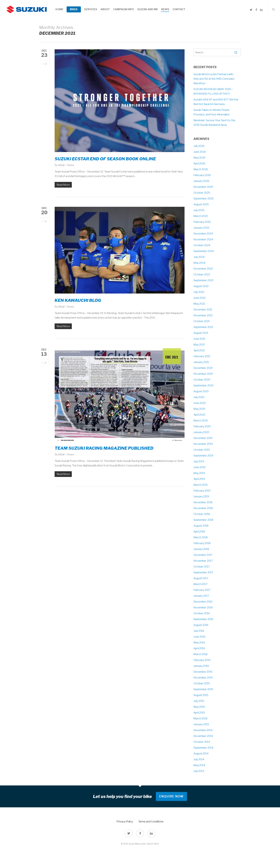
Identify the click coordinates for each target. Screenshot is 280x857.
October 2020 (201, 379)
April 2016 (199, 648)
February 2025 (202, 221)
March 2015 (200, 718)
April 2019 (199, 479)
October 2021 (201, 321)
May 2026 (199, 157)
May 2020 (199, 408)
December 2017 (202, 554)
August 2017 (200, 578)
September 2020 (203, 385)
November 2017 (203, 560)
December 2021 (202, 309)
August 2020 (201, 391)
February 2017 (201, 590)
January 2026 (201, 181)
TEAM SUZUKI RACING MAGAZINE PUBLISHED (104, 448)
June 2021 (199, 338)
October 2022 (201, 274)
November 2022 (203, 268)
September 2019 (203, 455)
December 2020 (203, 368)
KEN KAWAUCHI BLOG (78, 300)
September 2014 (203, 747)
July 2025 (198, 210)
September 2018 (203, 519)
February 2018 (201, 543)
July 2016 (198, 630)
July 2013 (198, 771)
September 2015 (203, 689)
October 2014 (201, 741)
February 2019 (201, 490)
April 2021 (199, 350)
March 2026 (200, 169)
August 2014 (201, 753)
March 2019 (200, 484)
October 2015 (201, 683)
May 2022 (199, 303)
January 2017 (201, 595)
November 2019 (203, 443)
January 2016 (201, 665)
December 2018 (202, 502)
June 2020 (199, 403)
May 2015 (199, 706)
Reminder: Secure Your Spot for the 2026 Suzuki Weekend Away (214, 122)
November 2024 (203, 239)
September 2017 (203, 572)
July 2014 (198, 759)
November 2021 (203, 315)
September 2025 (203, 198)
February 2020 (202, 426)
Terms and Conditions (150, 821)
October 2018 (201, 514)
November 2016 (203, 607)
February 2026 (202, 175)
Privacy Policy (125, 821)
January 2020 (201, 432)
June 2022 (199, 297)
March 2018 (200, 537)
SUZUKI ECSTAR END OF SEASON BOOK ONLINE (105, 158)
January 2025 (201, 227)
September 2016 (203, 619)
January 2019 (201, 496)
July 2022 (198, 292)
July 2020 (198, 397)
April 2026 (199, 163)
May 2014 (199, 765)
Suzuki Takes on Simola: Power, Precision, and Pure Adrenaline (211, 112)
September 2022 (203, 280)
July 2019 (198, 461)
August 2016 (200, 625)
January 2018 (201, 549)
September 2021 (203, 327)
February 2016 (201, 660)
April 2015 (199, 712)
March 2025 (200, 216)
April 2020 (199, 414)
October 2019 (201, 449)
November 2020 (203, 373)
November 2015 (203, 677)
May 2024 (199, 262)
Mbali (61, 165)
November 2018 (203, 508)
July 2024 (199, 257)
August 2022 (201, 286)
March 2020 (200, 420)
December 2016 (202, 601)
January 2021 (201, 362)
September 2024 (203, 251)
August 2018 (200, 525)
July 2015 (198, 701)
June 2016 (199, 636)
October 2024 (201, 245)
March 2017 (200, 584)
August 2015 (200, 695)
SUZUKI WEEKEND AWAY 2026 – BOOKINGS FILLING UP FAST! (213, 91)
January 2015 (201, 724)
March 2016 (200, 654)
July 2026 (198, 146)
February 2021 (201, 356)
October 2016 (201, 613)
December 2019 (202, 438)
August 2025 (201, 204)
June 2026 (199, 151)
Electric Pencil (153, 844)
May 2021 (199, 344)
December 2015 (202, 671)
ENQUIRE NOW (171, 796)
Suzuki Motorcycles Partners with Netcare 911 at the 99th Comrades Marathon (213, 79)
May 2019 (199, 473)
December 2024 (203, 233)
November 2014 (203, 736)
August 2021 (200, 332)
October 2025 (201, 192)
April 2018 (199, 531)
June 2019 (199, 467)
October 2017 (201, 566)
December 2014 (203, 730)
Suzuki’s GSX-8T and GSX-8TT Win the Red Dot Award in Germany (215, 102)
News (70, 165)
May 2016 (199, 642)
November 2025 (203, 186)
